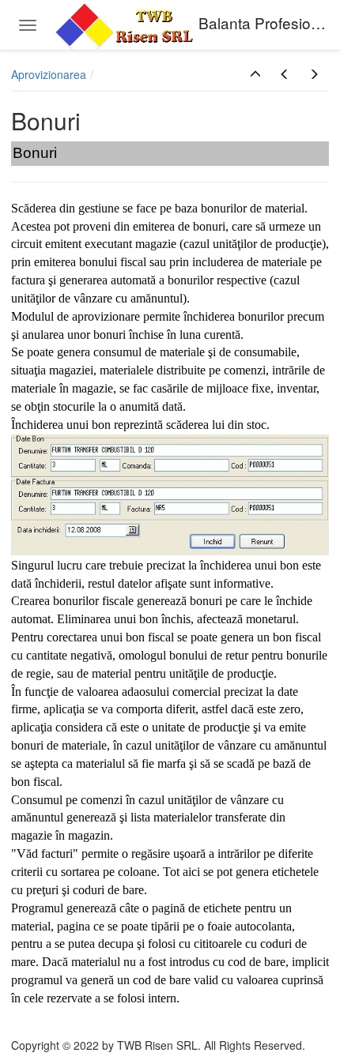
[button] (255, 74)
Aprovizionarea (48, 74)
